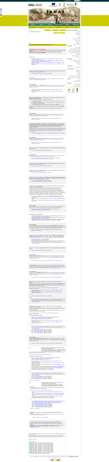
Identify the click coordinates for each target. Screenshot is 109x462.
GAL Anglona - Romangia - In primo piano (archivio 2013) (43, 452)
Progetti (50, 27)
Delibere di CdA (77, 40)
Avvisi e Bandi (77, 47)
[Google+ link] (1, 15)
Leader (76, 5)
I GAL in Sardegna (77, 61)
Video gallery (55, 30)
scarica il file (53, 91)
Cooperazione (58, 27)
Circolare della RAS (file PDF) (36, 240)
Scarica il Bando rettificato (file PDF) (38, 317)
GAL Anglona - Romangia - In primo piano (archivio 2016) (43, 448)
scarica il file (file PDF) (54, 196)
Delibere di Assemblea (76, 38)
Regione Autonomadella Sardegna (64, 6)
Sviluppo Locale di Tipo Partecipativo (74, 51)
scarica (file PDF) (45, 417)
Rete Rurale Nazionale (73, 91)
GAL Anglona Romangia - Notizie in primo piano (41, 453)
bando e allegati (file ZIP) (36, 359)
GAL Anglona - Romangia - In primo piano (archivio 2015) (43, 449)
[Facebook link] (1, 9)
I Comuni (50, 24)
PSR (76, 27)
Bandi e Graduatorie (32, 27)
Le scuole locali (77, 80)
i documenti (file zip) (48, 390)
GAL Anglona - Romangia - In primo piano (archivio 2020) (43, 444)
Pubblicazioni (78, 70)
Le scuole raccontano (76, 81)
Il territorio (32, 24)
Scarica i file (61, 100)
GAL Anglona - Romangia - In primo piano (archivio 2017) (43, 447)
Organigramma (77, 33)
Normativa (67, 27)
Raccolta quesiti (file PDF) (38, 73)
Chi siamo (78, 31)
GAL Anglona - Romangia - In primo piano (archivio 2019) (43, 445)
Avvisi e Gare (41, 27)
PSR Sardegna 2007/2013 (70, 5)
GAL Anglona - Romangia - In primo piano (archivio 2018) (43, 446)
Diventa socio (78, 41)
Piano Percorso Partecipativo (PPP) (74, 50)
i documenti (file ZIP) (54, 287)
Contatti (69, 0)
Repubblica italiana (59, 5)
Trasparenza (78, 34)
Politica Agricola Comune (76, 55)
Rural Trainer (78, 57)
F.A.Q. (79, 64)
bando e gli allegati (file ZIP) (36, 318)
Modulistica (78, 71)
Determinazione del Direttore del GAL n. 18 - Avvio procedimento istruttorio (44, 391)
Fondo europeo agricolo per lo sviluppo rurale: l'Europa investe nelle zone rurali (53, 6)
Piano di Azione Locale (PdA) (75, 48)
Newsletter (48, 30)
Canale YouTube (53, 267)
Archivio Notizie (77, 67)
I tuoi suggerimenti (77, 84)
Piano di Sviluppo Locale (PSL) (75, 60)
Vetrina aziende (75, 24)
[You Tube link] (1, 13)
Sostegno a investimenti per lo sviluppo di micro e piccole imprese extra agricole (45, 58)
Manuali (79, 73)
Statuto (79, 37)
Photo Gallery (63, 30)
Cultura (41, 24)
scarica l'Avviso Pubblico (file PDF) (43, 208)
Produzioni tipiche (59, 24)
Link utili (78, 74)
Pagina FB (46, 267)
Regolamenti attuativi (76, 44)
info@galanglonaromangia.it (34, 426)
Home (66, 0)
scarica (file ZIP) (50, 368)
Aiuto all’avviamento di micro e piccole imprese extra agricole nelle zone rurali (44, 63)
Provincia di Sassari (77, 91)
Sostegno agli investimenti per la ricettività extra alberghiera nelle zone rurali (44, 62)
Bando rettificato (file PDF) (36, 209)
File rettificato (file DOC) (39, 158)
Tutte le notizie (59, 32)
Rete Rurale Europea (69, 91)
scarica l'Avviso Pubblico (54, 89)
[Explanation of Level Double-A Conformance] (57, 460)
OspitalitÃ (67, 24)
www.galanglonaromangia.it (41, 51)
